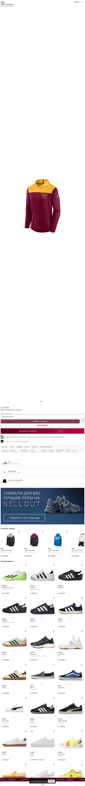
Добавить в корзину (40, 421)
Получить (23, 779)
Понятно (51, 781)
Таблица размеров (6, 413)
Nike (2, 2)
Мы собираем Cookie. (39, 781)
